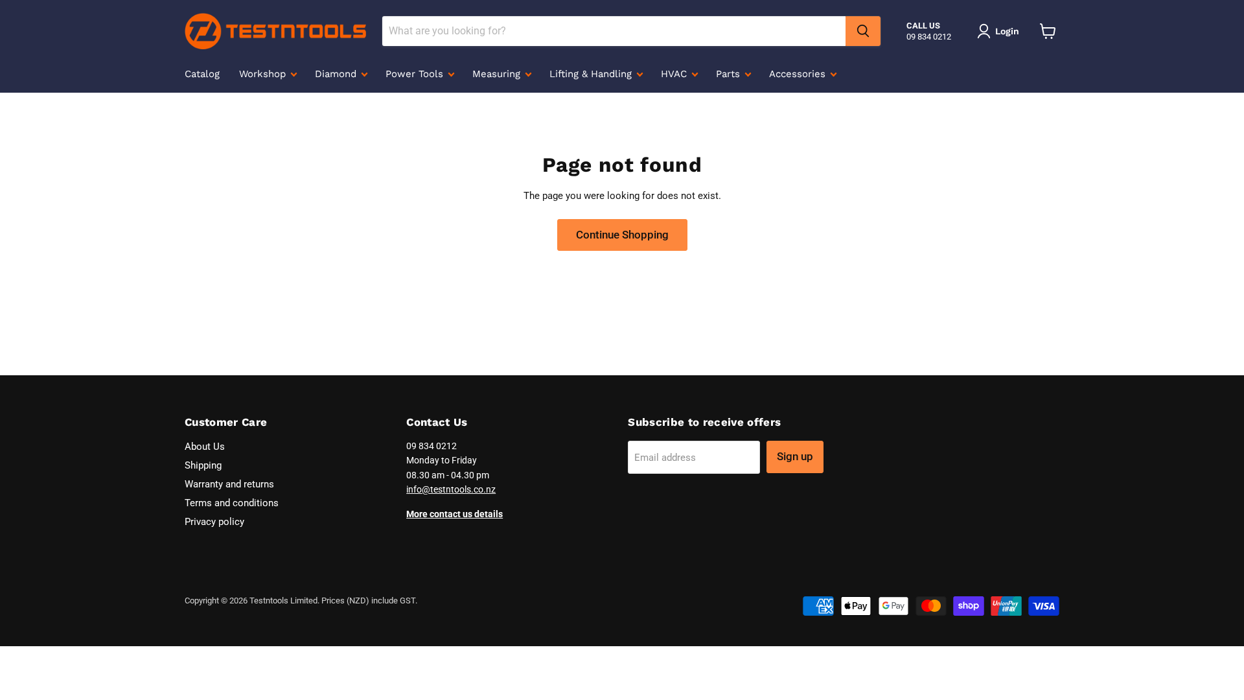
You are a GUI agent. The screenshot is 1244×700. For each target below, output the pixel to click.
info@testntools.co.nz (451, 489)
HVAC (675, 74)
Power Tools (416, 74)
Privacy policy (214, 522)
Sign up (795, 456)
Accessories (799, 74)
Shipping (203, 465)
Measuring (498, 74)
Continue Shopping (622, 234)
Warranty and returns (229, 484)
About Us (205, 446)
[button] (1000, 31)
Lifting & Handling (592, 74)
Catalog (202, 74)
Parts (729, 74)
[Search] (863, 31)
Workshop (264, 74)
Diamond (337, 74)
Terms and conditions (232, 503)
